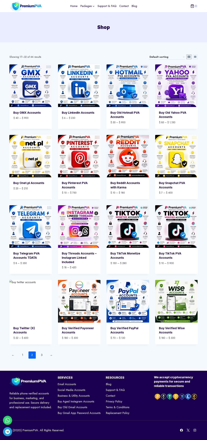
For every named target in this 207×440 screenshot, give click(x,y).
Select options (24, 127)
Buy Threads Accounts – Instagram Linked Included (79, 258)
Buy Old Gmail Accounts (72, 407)
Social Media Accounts (71, 390)
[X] (188, 430)
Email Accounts (67, 384)
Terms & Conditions (117, 407)
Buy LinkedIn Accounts (78, 112)
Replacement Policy (117, 413)
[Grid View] (189, 57)
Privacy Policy (114, 401)
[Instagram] (195, 430)
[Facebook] (181, 430)
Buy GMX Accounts (27, 112)
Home (73, 6)
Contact (124, 6)
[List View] (195, 57)
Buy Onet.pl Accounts (28, 183)
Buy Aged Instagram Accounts (76, 401)
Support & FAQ (107, 6)
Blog (134, 6)
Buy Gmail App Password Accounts (79, 413)
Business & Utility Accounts (74, 396)
